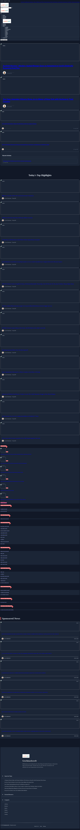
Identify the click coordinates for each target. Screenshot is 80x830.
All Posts (4, 16)
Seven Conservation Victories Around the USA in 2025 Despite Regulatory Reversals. (21, 438)
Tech (6, 35)
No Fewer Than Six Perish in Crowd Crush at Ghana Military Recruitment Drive (19, 782)
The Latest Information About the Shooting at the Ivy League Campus (19, 123)
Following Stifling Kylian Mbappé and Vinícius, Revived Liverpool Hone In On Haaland (21, 788)
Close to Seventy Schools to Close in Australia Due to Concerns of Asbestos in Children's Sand (25, 144)
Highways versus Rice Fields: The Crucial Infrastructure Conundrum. (18, 195)
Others (6, 32)
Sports (6, 34)
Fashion (4, 23)
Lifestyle (6, 30)
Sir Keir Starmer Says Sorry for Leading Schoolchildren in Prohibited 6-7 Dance (20, 416)
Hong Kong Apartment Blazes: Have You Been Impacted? (15, 350)
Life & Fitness (7, 29)
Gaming (6, 27)
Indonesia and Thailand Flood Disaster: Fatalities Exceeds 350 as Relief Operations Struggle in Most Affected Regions (28, 394)
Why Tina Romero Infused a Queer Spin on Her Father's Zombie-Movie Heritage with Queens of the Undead (15, 454)
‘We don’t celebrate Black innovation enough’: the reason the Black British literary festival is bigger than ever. (27, 306)
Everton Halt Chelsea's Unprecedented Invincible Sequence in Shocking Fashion (11, 472)
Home (4, 15)
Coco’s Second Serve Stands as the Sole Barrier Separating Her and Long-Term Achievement (13, 463)
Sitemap (44, 826)
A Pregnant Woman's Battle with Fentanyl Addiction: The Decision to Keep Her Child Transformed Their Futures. (25, 780)
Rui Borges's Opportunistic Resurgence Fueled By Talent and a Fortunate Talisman (58, 2)
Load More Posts (3, 502)
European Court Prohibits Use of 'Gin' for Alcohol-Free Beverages (17, 161)
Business (4, 17)
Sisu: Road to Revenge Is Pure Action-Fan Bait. (7, 490)
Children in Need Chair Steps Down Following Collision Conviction (17, 217)
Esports (4, 18)
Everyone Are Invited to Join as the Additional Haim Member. (16, 790)
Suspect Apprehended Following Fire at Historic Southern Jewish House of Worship (21, 372)
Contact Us (5, 37)
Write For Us (36, 826)
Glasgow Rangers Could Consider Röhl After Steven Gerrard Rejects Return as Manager (13, 499)
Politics (6, 33)
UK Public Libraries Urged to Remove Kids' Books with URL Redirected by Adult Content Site (23, 328)
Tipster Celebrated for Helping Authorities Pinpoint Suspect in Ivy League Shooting (12, 481)
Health (6, 28)
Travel (6, 36)
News (6, 31)
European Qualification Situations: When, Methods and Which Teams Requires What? (27, 2)
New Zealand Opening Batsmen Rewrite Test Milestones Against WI (17, 784)
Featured (4, 24)
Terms (41, 826)
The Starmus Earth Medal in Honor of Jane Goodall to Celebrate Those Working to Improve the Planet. (23, 786)
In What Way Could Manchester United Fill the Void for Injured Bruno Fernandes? (21, 239)
